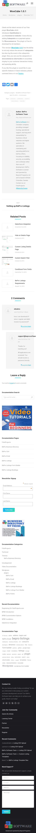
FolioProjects (6, 442)
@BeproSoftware (21, 188)
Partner (4, 723)
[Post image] (7, 227)
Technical (5, 552)
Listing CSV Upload (20, 743)
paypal (19, 654)
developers (5, 645)
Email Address (17, 485)
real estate (18, 657)
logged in (12, 383)
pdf (22, 654)
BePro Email (6, 456)
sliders (12, 660)
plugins (12, 92)
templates (23, 660)
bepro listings (21, 638)
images (4, 651)
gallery (20, 648)
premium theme (6, 657)
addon (10, 635)
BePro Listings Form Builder (11, 465)
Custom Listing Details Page (23, 248)
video (3, 663)
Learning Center (7, 718)
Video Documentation (9, 566)
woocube (22, 101)
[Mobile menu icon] (32, 3)
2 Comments (22, 95)
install (8, 651)
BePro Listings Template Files (18, 760)
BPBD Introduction (8, 612)
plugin (27, 654)
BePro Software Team (9, 750)
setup (28, 657)
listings (21, 651)
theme (29, 660)
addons (15, 635)
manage (27, 651)
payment (27, 98)
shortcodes (6, 660)
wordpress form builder (21, 666)
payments (14, 654)
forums (20, 73)
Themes (4, 556)
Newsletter (5, 728)
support (17, 660)
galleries (15, 648)
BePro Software (21, 122)
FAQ (26, 645)
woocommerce (14, 101)
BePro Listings (7, 461)
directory (12, 645)
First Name (6, 493)
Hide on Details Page (22, 235)
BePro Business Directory (10, 447)
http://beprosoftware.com (23, 117)
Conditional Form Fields (23, 269)
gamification (20, 98)
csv (20, 641)
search (24, 657)
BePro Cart (5, 451)
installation (14, 651)
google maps (26, 648)
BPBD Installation (7, 619)
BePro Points (10, 594)
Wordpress (5, 570)
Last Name (6, 501)
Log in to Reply (26, 326)
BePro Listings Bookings (10, 470)
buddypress (5, 641)
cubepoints (13, 98)
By (23, 92)
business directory (13, 641)
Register (4, 732)
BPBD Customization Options (11, 615)
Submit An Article (7, 714)
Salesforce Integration (23, 224)
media (4, 654)
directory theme (20, 645)
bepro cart (22, 635)
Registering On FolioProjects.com (13, 608)
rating (12, 657)
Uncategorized (7, 563)
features (30, 645)
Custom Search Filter (22, 258)
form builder (7, 648)
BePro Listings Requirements (20, 282)
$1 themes (5, 635)
